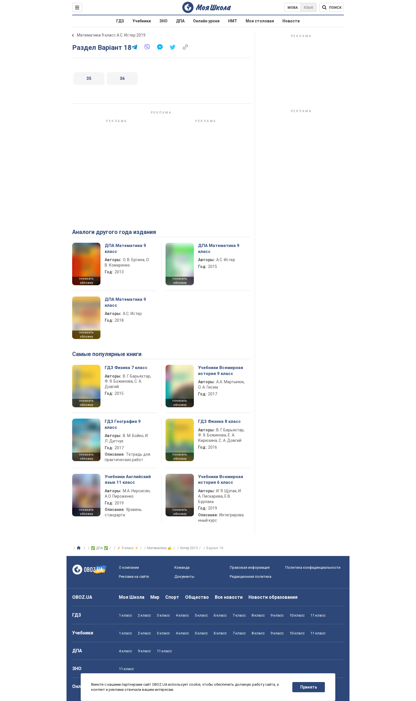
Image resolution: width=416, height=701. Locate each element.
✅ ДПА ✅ (99, 548)
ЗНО (163, 21)
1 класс (125, 615)
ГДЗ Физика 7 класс (126, 367)
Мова (293, 8)
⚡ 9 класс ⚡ (128, 548)
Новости (291, 21)
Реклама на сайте (134, 576)
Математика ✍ (159, 548)
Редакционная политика (250, 576)
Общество (197, 597)
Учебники (141, 21)
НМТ (232, 21)
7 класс (239, 615)
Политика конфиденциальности (312, 567)
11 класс (317, 615)
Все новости (229, 597)
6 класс (220, 615)
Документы (184, 576)
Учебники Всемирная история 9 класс (220, 370)
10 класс (297, 615)
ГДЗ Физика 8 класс (219, 421)
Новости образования (272, 597)
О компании (129, 567)
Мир (154, 597)
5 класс (201, 615)
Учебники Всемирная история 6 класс (220, 479)
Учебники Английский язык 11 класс (128, 479)
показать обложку (86, 281)
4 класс (182, 615)
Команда (182, 567)
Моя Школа (131, 597)
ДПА (180, 21)
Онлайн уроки (206, 21)
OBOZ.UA (82, 597)
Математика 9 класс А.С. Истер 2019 (111, 35)
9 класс (277, 615)
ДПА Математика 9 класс (125, 248)
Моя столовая (260, 21)
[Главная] (79, 548)
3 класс (163, 615)
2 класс (144, 615)
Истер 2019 (189, 548)
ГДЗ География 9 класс (123, 424)
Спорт (172, 597)
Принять (308, 687)
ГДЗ (120, 21)
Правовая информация (250, 567)
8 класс (258, 615)
